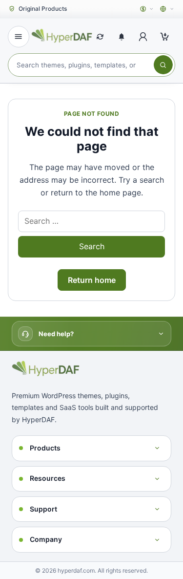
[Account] (143, 36)
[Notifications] (121, 36)
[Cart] (164, 36)
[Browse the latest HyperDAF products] (100, 36)
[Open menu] (18, 36)
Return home (92, 280)
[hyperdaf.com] (62, 35)
